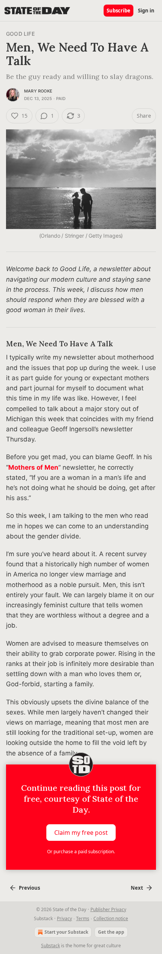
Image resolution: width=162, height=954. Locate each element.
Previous (29, 887)
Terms (82, 918)
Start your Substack (66, 932)
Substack (50, 945)
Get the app (111, 932)
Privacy (64, 918)
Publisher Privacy (108, 909)
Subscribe (118, 10)
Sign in (146, 10)
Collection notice (110, 918)
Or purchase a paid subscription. (81, 851)
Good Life (20, 33)
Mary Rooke (38, 91)
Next (137, 887)
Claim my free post (81, 832)
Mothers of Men (33, 467)
